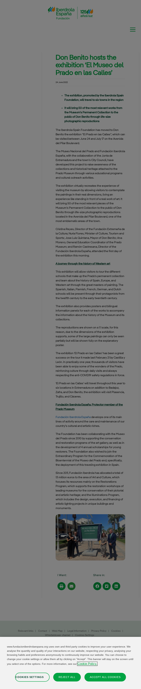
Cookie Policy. (87, 664)
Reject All (67, 677)
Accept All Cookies (105, 677)
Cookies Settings (29, 677)
